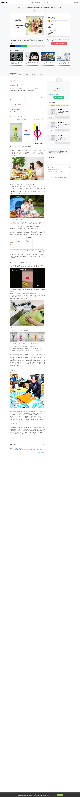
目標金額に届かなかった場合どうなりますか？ (55, 169)
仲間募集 (34, 74)
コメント (40, 74)
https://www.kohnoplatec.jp (54, 93)
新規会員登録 (76, 2)
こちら (59, 177)
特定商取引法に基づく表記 (53, 94)
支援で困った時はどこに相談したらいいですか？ (55, 171)
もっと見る (41, 444)
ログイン (71, 2)
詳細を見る (50, 117)
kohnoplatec (37, 10)
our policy (48, 795)
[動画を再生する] (27, 25)
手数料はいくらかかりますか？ (52, 167)
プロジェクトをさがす (45, 2)
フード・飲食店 (43, 10)
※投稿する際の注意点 (41, 452)
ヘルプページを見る (59, 173)
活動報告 (19, 74)
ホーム (13, 74)
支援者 (26, 74)
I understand (59, 794)
